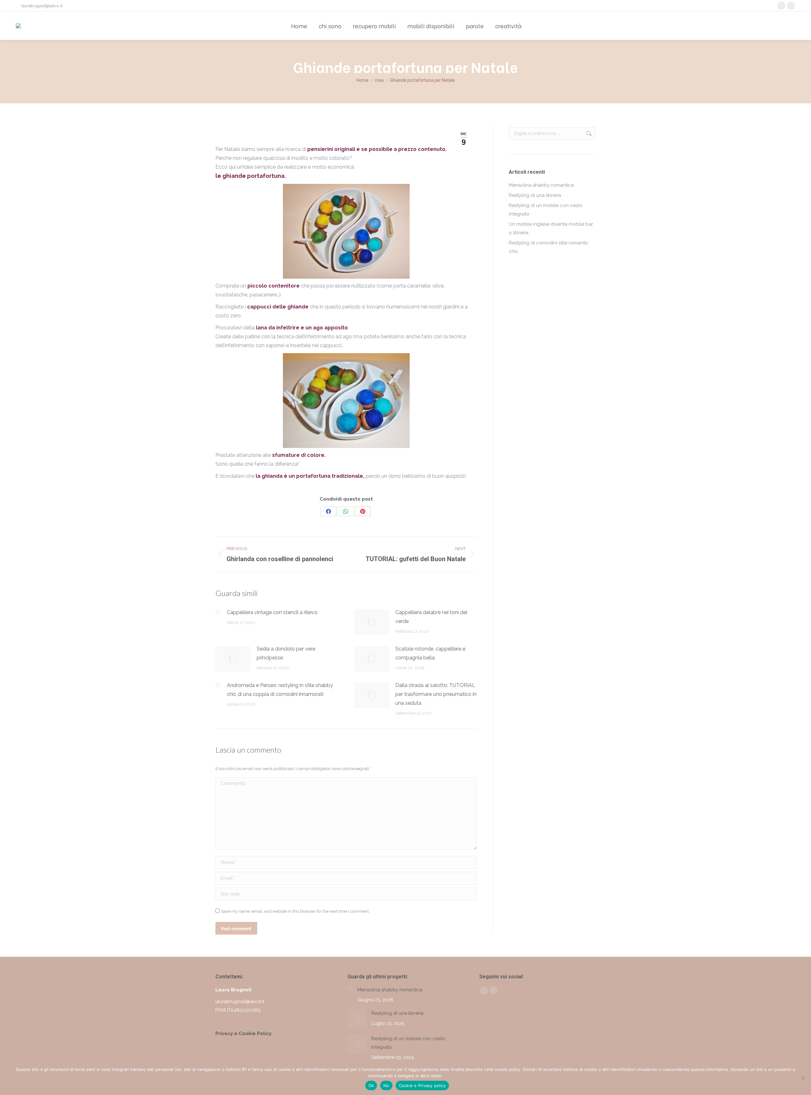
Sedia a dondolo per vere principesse (286, 653)
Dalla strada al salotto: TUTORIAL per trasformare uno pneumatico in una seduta (435, 694)
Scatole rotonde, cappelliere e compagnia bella (430, 653)
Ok (371, 1085)
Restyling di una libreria (535, 195)
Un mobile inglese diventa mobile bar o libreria (551, 228)
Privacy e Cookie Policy (243, 1033)
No (386, 1085)
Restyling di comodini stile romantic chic (549, 247)
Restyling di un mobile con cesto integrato (546, 210)
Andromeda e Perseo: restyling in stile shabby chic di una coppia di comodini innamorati (280, 689)
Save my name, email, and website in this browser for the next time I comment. (295, 911)
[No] (803, 1078)
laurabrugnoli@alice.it (41, 5)
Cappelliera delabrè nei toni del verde (431, 616)
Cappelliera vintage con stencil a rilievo (272, 612)
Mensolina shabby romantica (541, 185)
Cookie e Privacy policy (422, 1085)
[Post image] (217, 612)
